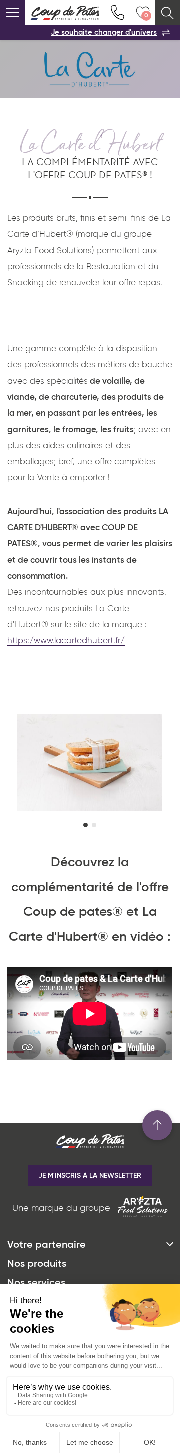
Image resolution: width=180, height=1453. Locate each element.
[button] (86, 825)
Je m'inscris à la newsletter (90, 1175)
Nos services (37, 1283)
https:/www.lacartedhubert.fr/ (66, 641)
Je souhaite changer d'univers (104, 32)
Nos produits (37, 1264)
